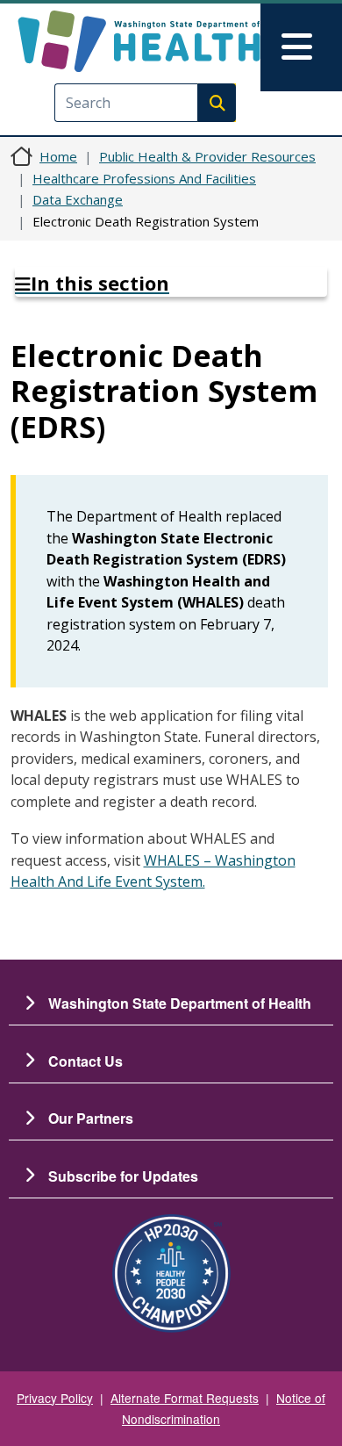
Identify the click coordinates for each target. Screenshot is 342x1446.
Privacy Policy (55, 1397)
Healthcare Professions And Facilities (144, 178)
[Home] (139, 41)
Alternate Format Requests (184, 1397)
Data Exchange (77, 199)
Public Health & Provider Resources (207, 156)
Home (58, 156)
